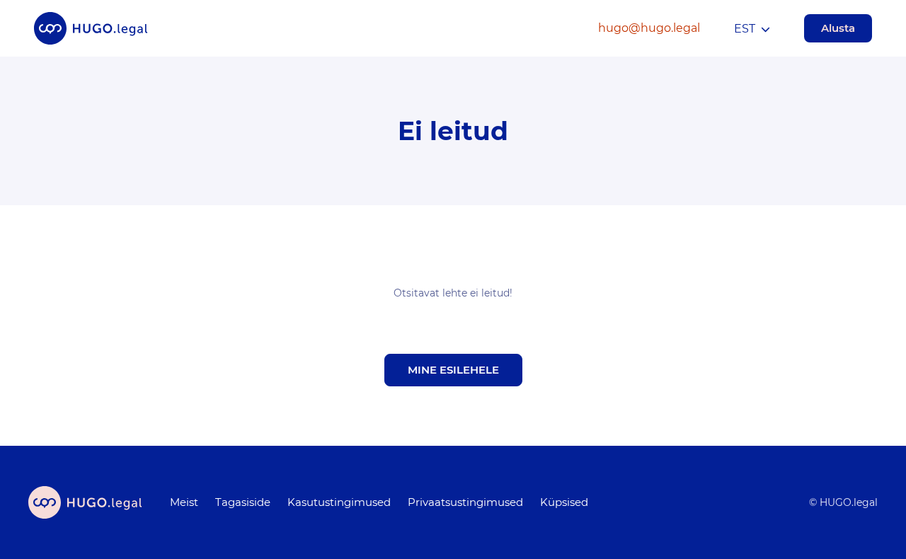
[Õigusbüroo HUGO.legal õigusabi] (90, 28)
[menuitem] (184, 502)
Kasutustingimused (339, 502)
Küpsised (564, 502)
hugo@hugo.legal (649, 28)
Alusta (838, 28)
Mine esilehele (453, 369)
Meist (184, 502)
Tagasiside (242, 502)
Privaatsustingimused (465, 502)
